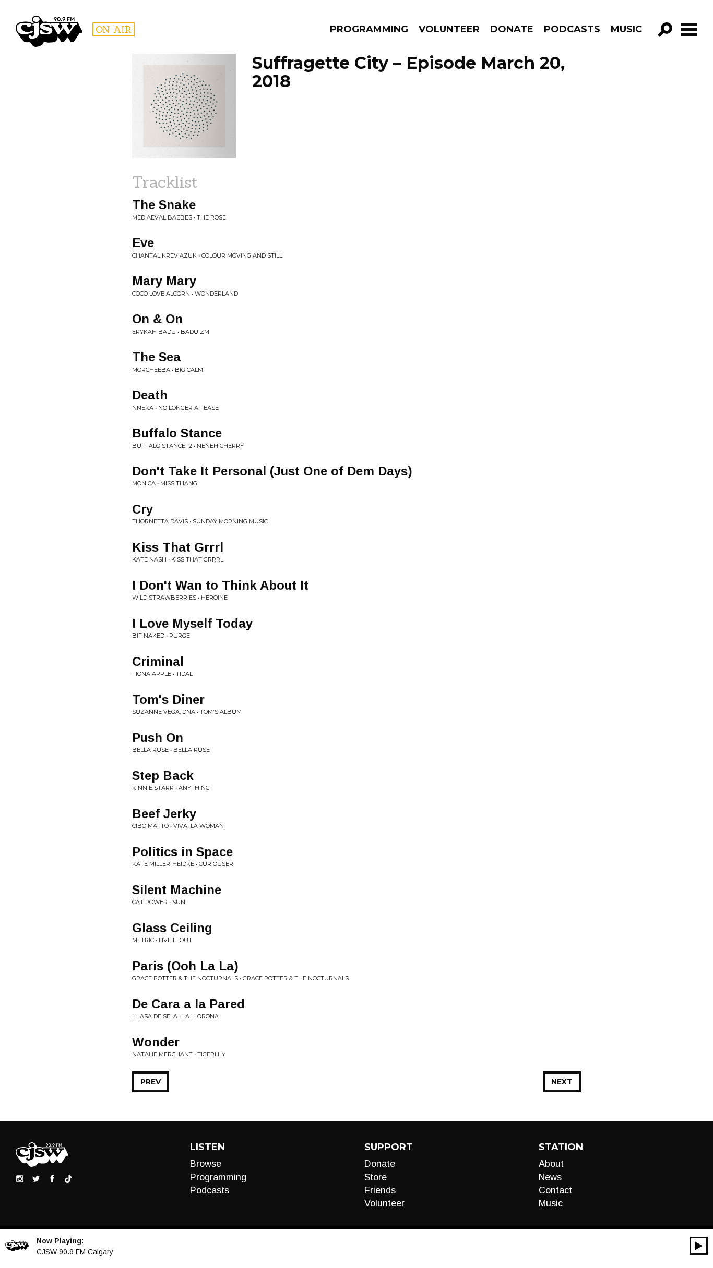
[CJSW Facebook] (52, 1178)
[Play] (699, 1246)
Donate (511, 29)
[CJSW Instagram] (20, 1178)
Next (562, 1082)
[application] (699, 1246)
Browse (205, 1164)
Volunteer (449, 29)
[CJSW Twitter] (36, 1178)
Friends (380, 1190)
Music (626, 29)
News (550, 1177)
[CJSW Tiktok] (68, 1178)
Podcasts (572, 29)
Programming (369, 29)
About (551, 1164)
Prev (150, 1082)
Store (375, 1177)
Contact (555, 1190)
